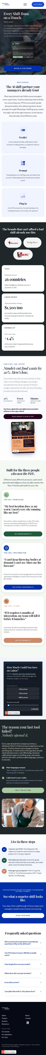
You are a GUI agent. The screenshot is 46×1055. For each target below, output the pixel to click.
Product (4, 1018)
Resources (5, 1024)
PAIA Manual (15, 1046)
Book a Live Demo (23, 68)
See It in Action (23, 790)
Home (4, 1015)
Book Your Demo (23, 915)
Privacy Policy (35, 1045)
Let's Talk (38, 4)
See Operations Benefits (23, 587)
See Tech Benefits (23, 640)
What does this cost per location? (18, 973)
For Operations (7, 1034)
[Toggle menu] (25, 4)
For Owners (6, 1032)
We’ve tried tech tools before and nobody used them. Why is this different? (21, 943)
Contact (28, 1018)
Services (4, 1021)
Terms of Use (6, 1046)
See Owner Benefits (23, 534)
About (27, 1015)
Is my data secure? (12, 982)
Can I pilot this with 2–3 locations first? (20, 991)
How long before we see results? (17, 964)
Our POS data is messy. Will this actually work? (20, 954)
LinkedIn (27, 1022)
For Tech (5, 1037)
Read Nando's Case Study (23, 416)
